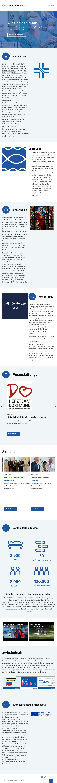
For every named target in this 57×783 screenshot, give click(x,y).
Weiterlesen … (14, 434)
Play (41, 631)
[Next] (55, 407)
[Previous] (2, 407)
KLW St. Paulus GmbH (9, 71)
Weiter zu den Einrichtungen (16, 34)
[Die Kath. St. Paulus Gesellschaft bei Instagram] (45, 777)
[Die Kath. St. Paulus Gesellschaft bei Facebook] (42, 777)
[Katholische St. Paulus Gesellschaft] (14, 5)
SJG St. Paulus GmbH (16, 68)
